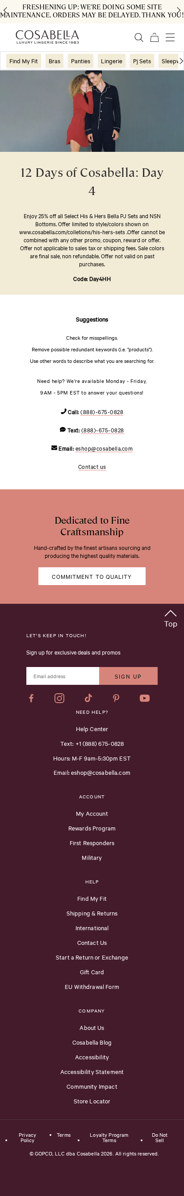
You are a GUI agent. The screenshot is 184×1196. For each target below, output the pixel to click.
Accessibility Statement (92, 1071)
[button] (170, 616)
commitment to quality (92, 576)
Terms (64, 1135)
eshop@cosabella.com (104, 448)
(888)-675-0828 (101, 411)
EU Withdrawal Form (92, 986)
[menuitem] (23, 61)
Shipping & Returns (92, 913)
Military (92, 857)
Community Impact (92, 1086)
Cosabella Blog (92, 1042)
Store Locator (92, 1101)
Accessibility (92, 1057)
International (92, 927)
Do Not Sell (160, 1137)
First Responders (92, 842)
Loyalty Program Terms (109, 1137)
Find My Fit (92, 898)
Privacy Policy (27, 1137)
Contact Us (92, 942)
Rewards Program (92, 828)
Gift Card (92, 972)
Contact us (92, 466)
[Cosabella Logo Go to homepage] (47, 37)
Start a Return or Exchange (92, 957)
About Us (91, 1027)
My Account (92, 813)
